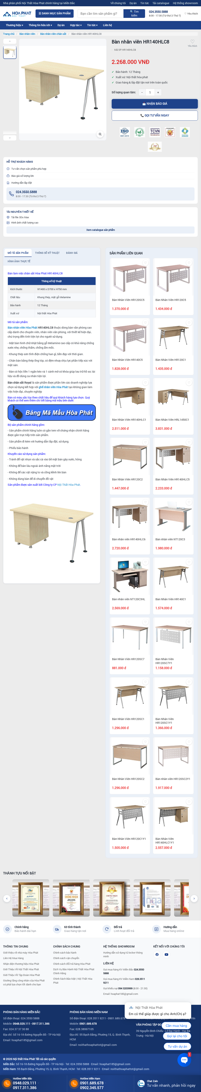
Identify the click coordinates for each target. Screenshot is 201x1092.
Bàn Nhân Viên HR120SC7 (128, 659)
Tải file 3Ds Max (20, 217)
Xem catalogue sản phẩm (100, 229)
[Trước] (7, 898)
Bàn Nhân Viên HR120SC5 (128, 300)
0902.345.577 (92, 1087)
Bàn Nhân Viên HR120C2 (127, 479)
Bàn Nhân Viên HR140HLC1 (129, 419)
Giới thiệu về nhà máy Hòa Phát (20, 952)
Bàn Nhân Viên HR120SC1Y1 (164, 721)
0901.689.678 (88, 1023)
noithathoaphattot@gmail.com (97, 1045)
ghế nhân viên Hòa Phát (53, 387)
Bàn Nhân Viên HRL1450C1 (172, 419)
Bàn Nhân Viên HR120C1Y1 (129, 839)
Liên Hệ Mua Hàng (13, 958)
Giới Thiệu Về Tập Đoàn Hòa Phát (21, 975)
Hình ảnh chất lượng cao (24, 222)
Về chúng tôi (118, 3)
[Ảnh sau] (9, 138)
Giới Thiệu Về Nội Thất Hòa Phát (21, 969)
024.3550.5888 (26, 192)
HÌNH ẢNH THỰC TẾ (19, 261)
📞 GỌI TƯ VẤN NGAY (154, 115)
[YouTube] (166, 954)
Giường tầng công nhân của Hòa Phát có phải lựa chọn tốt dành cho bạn (24, 982)
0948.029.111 (21, 1023)
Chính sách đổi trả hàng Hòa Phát (71, 964)
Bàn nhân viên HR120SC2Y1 (172, 779)
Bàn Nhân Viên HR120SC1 (128, 719)
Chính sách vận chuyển (66, 958)
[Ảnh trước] (9, 41)
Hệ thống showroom (185, 3)
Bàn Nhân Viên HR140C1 (170, 599)
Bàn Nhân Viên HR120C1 (170, 360)
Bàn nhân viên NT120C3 (170, 539)
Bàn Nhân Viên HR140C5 (127, 360)
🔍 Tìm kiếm (134, 13)
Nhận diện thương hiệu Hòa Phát (21, 964)
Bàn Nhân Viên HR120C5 (170, 300)
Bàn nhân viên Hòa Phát (22, 327)
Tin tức (144, 3)
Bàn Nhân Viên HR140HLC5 (172, 479)
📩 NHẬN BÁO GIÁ (154, 103)
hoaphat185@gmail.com (124, 994)
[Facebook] (157, 954)
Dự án (133, 3)
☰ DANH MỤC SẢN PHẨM (54, 13)
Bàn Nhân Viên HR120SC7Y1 (164, 661)
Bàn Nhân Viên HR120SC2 (128, 779)
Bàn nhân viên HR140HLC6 (128, 539)
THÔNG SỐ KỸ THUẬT (47, 252)
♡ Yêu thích (191, 13)
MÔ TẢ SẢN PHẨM (18, 252)
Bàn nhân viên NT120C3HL (128, 599)
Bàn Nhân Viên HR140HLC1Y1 (164, 841)
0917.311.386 (40, 1023)
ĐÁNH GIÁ (72, 252)
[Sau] (194, 898)
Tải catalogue (161, 3)
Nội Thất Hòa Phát (68, 484)
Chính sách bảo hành (64, 952)
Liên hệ (107, 25)
